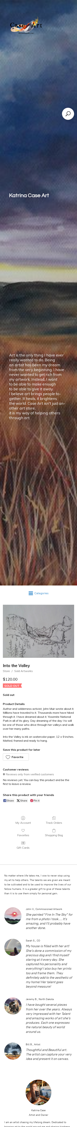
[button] (16, 757)
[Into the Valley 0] (38, 631)
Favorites (23, 835)
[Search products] (68, 114)
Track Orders (54, 822)
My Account (23, 822)
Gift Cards (23, 847)
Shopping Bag (54, 835)
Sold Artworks (23, 671)
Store (6, 671)
